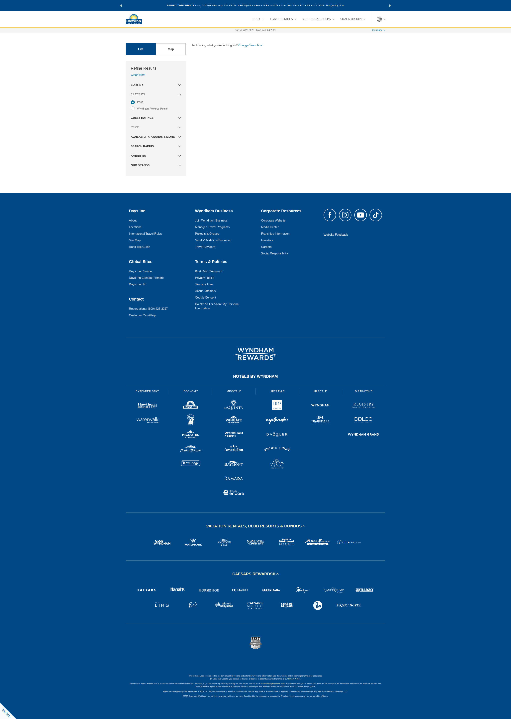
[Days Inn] (190, 405)
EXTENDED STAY (147, 391)
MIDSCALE (234, 391)
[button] (121, 5)
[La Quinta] (234, 405)
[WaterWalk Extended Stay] (147, 420)
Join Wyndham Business (211, 220)
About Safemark (205, 291)
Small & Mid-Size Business (213, 240)
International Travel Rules (145, 233)
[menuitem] (258, 19)
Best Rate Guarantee (209, 271)
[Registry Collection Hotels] (363, 405)
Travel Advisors (205, 246)
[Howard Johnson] (190, 449)
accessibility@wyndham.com (272, 684)
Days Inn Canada (140, 271)
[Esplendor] (277, 420)
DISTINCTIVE (364, 391)
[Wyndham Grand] (363, 434)
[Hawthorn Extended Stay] (147, 405)
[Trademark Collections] (320, 420)
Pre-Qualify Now (335, 5)
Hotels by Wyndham (255, 376)
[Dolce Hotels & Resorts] (363, 420)
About (133, 220)
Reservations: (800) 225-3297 (148, 308)
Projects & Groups (207, 233)
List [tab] (140, 49)
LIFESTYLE (277, 391)
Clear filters (138, 74)
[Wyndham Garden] (234, 434)
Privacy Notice (204, 277)
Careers (266, 246)
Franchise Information (275, 233)
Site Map (135, 240)
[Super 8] (190, 420)
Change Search (248, 45)
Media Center (270, 227)
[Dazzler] (277, 434)
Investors (267, 240)
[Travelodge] (190, 464)
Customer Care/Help (142, 315)
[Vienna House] (277, 449)
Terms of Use (204, 284)
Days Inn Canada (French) (146, 277)
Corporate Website (273, 220)
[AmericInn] (234, 449)
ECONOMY (191, 391)
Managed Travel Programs (212, 227)
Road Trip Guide (139, 246)
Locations (135, 227)
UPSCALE (320, 391)
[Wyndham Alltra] (277, 464)
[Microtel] (190, 434)
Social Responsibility (274, 253)
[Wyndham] (320, 405)
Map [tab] (171, 49)
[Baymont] (234, 464)
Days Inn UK (137, 284)
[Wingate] (234, 420)
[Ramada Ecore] (234, 493)
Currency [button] (377, 30)
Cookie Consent (205, 297)
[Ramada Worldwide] (234, 478)
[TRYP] (277, 405)
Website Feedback (336, 234)
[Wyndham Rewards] (255, 354)
